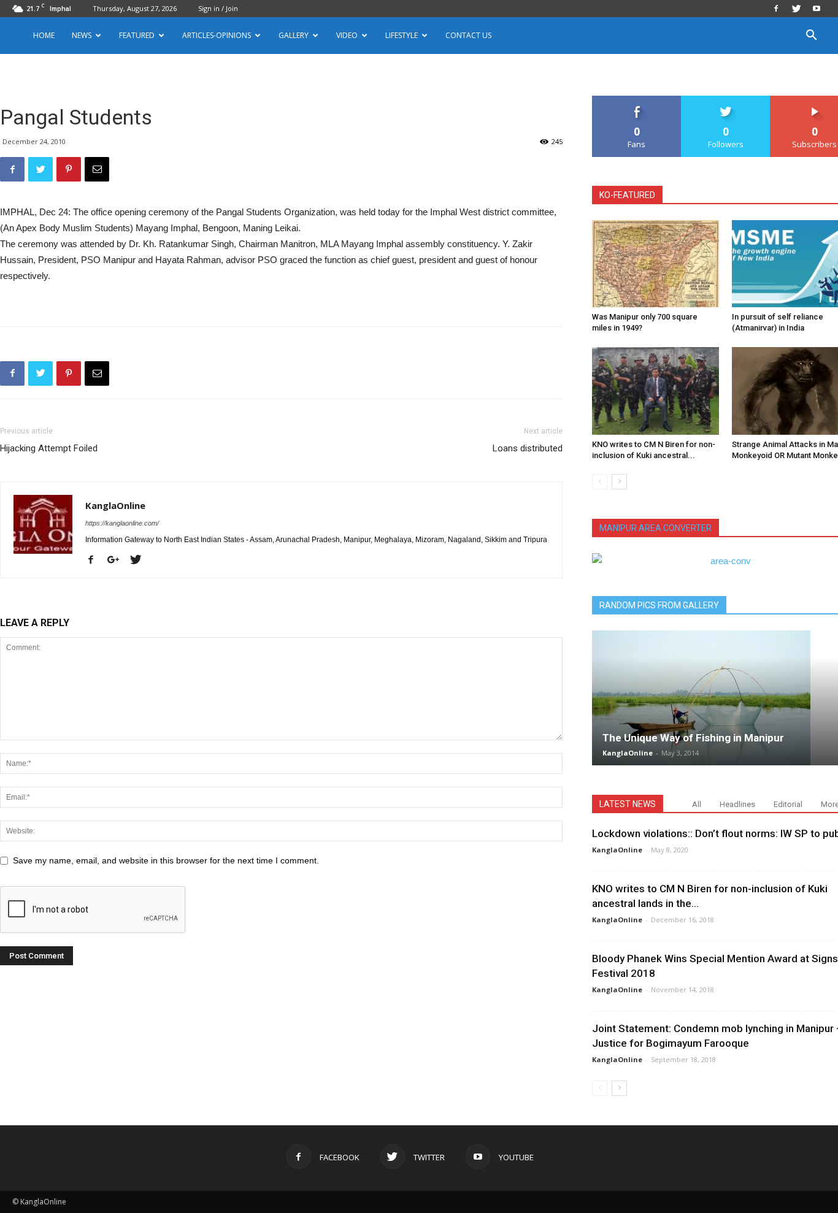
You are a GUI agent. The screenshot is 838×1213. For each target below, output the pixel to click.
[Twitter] (796, 8)
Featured (137, 35)
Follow (726, 100)
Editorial (788, 804)
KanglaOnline (115, 505)
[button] (811, 36)
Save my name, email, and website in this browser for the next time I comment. (166, 860)
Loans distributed (528, 448)
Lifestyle (401, 35)
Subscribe (815, 100)
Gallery (294, 35)
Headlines (737, 804)
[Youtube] (816, 8)
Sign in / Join (218, 8)
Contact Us (468, 35)
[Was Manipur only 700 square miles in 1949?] (655, 263)
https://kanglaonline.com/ (122, 523)
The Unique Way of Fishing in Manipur (693, 738)
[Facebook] (776, 8)
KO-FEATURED (627, 195)
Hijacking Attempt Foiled (49, 448)
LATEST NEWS (627, 804)
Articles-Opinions (216, 35)
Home (44, 35)
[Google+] (117, 560)
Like (637, 100)
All (696, 804)
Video (347, 35)
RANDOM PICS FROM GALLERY (659, 605)
